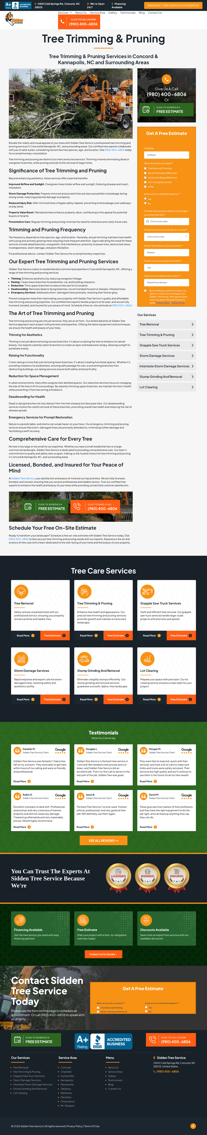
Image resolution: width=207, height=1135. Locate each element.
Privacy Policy (75, 1126)
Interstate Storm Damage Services (164, 366)
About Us (81, 12)
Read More (23, 635)
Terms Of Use (92, 1126)
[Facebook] (193, 1126)
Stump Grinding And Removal (161, 376)
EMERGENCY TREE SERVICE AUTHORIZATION (173, 5)
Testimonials (128, 12)
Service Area (97, 12)
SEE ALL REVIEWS (102, 840)
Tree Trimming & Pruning (157, 335)
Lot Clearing (148, 387)
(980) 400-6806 (114, 149)
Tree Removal (149, 324)
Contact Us (155, 12)
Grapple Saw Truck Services (160, 345)
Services (63, 12)
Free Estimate (52, 635)
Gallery (112, 12)
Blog (142, 12)
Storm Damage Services (157, 355)
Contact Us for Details (102, 954)
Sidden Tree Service (23, 478)
